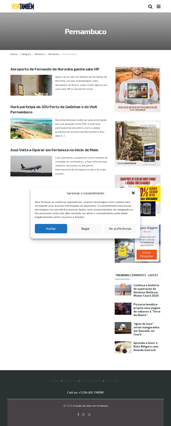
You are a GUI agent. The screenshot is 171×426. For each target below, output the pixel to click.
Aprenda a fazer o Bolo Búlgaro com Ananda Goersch (145, 346)
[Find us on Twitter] (89, 414)
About (56, 380)
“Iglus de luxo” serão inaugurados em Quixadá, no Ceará (146, 329)
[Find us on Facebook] (78, 414)
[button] (133, 193)
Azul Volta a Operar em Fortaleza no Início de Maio (54, 149)
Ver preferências (120, 228)
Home (13, 53)
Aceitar (51, 228)
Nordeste (53, 53)
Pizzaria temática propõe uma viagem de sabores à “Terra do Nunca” (146, 310)
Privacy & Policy (92, 380)
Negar (85, 228)
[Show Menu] (159, 6)
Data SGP (112, 380)
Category (26, 53)
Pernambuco (70, 53)
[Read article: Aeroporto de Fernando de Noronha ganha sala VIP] (31, 85)
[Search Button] (150, 6)
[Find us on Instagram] (83, 414)
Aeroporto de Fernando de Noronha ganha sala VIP (54, 69)
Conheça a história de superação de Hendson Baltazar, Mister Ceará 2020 (146, 290)
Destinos (40, 53)
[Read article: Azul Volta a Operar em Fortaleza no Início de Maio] (31, 166)
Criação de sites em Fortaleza (90, 405)
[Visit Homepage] (22, 6)
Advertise (70, 380)
